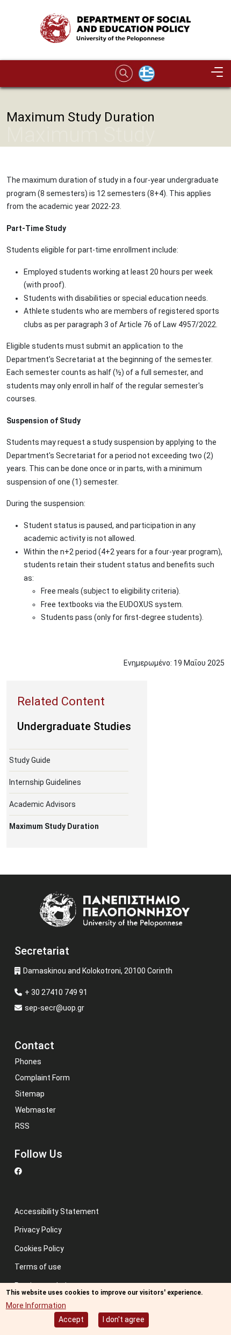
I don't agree (124, 1319)
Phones (28, 1061)
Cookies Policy (39, 1248)
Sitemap (30, 1093)
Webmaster (35, 1110)
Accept (71, 1319)
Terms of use (38, 1266)
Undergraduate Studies (74, 726)
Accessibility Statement (57, 1211)
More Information (36, 1305)
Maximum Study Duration (54, 826)
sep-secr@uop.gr (54, 1008)
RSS (22, 1126)
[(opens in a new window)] (20, 1171)
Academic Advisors (42, 804)
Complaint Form (42, 1077)
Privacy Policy (38, 1229)
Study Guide (29, 760)
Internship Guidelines (45, 782)
